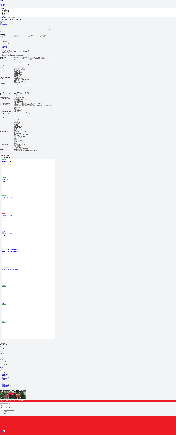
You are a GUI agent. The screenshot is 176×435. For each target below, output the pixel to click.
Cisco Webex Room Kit (5, 179)
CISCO (5, 17)
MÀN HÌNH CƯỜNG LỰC (6, 11)
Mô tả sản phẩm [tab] (4, 46)
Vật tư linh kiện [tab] (4, 47)
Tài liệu (3, 380)
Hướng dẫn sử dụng (5, 378)
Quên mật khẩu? (3, 413)
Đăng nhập (9, 411)
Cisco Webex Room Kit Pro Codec (7, 233)
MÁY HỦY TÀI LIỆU (5, 13)
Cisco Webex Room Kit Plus (6, 287)
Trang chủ (1, 17)
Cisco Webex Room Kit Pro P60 (7, 197)
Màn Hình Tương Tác (5, 10)
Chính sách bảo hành (5, 384)
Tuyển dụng (4, 379)
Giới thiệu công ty (5, 374)
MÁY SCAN (4, 12)
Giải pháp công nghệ (5, 377)
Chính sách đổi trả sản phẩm (6, 385)
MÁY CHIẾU (4, 9)
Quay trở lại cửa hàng (5, 24)
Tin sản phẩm (4, 375)
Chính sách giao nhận (5, 383)
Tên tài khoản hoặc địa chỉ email (6, 407)
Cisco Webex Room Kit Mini (6, 161)
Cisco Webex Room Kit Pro (6, 305)
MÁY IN (3, 15)
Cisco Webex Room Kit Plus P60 (7, 215)
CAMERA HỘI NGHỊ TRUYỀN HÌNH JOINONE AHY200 (10, 269)
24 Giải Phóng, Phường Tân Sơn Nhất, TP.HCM (9, 361)
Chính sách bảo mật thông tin (6, 386)
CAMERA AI (4, 14)
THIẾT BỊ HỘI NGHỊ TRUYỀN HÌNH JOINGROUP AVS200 (10, 251)
